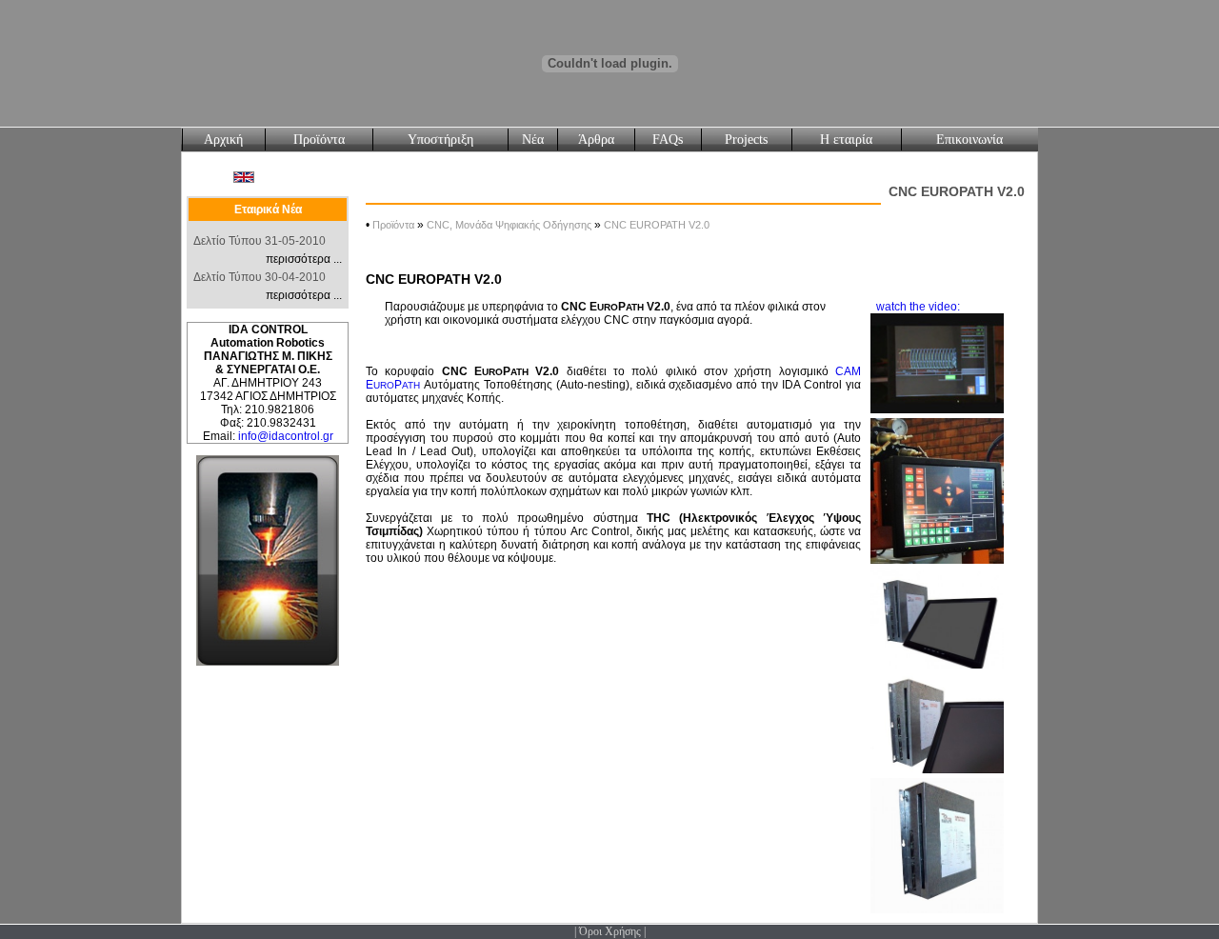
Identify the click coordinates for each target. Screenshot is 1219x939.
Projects (746, 139)
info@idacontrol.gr (285, 436)
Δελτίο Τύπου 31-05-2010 (259, 241)
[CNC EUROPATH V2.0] (937, 564)
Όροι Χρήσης (610, 931)
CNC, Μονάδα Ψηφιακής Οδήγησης (509, 224)
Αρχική (223, 139)
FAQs (667, 139)
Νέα (533, 139)
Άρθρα (596, 139)
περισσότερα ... (304, 259)
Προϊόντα (319, 139)
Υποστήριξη (440, 139)
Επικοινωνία (969, 139)
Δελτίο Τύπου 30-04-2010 (259, 277)
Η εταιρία (846, 139)
